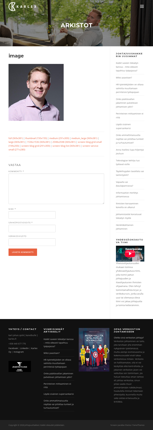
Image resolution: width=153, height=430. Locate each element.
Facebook (13, 348)
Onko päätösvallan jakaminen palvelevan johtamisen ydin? (127, 103)
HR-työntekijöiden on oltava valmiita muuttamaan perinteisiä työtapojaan (129, 88)
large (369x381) (17, 141)
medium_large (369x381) (84, 138)
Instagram (19, 351)
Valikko (141, 6)
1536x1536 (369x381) (38, 141)
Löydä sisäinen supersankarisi (59, 394)
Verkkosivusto (18, 236)
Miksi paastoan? (124, 77)
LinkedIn (24, 348)
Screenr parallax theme (120, 425)
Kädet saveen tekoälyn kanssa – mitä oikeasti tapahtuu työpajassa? (127, 67)
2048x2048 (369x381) (63, 141)
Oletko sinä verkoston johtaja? (129, 337)
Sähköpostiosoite (21, 222)
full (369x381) (16, 138)
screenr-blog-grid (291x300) (35, 145)
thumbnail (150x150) (36, 138)
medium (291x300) (59, 138)
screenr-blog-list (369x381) (66, 145)
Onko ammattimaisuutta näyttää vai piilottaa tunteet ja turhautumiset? (130, 139)
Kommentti (16, 171)
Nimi (12, 209)
